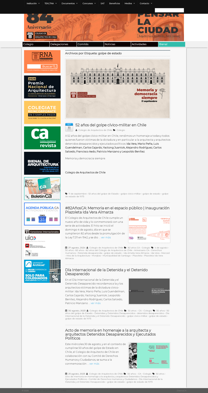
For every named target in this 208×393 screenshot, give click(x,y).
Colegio (28, 44)
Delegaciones (59, 44)
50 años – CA (135, 310)
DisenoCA (181, 390)
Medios (128, 3)
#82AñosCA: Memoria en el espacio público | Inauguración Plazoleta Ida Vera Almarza (117, 210)
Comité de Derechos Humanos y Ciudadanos (113, 379)
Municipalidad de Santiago (117, 255)
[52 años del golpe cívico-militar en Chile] (117, 90)
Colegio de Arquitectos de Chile (95, 130)
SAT (102, 3)
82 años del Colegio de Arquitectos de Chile (109, 250)
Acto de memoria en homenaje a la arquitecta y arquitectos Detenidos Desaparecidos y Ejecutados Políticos (110, 334)
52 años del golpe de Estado (103, 193)
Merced (165, 253)
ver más (106, 237)
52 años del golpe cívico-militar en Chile (111, 125)
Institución (32, 3)
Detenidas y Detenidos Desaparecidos (114, 313)
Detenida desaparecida (90, 253)
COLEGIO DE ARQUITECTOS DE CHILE (47, 390)
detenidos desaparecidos (150, 313)
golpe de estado (151, 193)
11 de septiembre (78, 193)
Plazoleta (137, 255)
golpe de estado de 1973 (78, 318)
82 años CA (134, 247)
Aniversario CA (141, 250)
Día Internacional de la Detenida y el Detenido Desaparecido (106, 272)
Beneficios (114, 3)
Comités (83, 44)
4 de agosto (161, 247)
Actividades (139, 44)
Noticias (110, 44)
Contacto (144, 3)
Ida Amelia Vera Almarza (136, 253)
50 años (69, 250)
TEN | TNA (49, 3)
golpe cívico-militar (131, 193)
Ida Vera (155, 253)
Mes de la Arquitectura (78, 255)
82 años (79, 250)
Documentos (68, 3)
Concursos (88, 3)
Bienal (163, 44)
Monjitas (96, 255)
